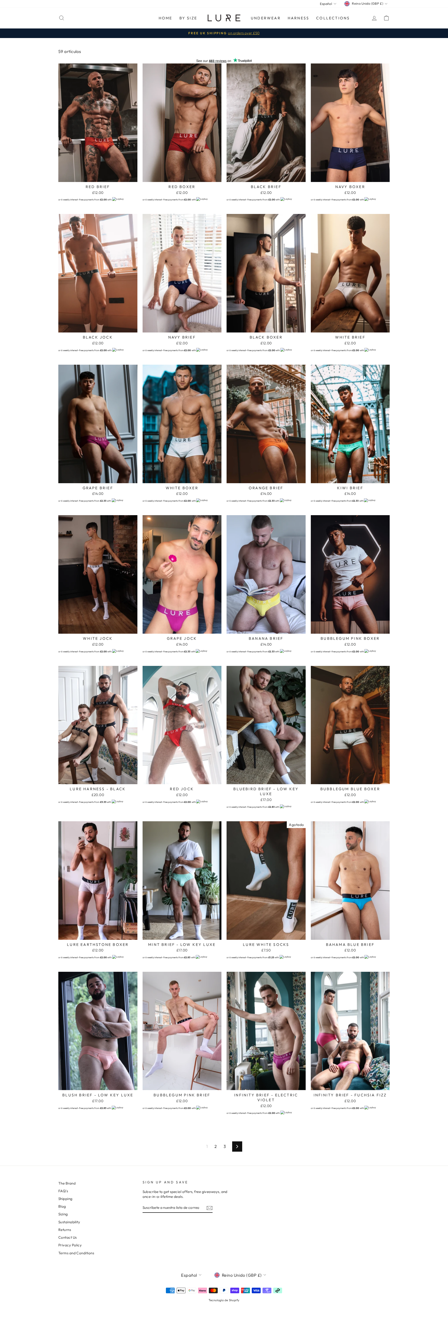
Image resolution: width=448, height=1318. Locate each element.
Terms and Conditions (76, 1253)
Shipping (65, 1198)
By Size (188, 18)
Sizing (63, 1214)
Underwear (266, 18)
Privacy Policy (70, 1245)
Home (165, 18)
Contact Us (67, 1237)
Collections (333, 18)
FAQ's (63, 1191)
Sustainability (69, 1222)
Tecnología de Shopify (224, 1300)
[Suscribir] (209, 1208)
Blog (62, 1206)
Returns (64, 1229)
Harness (298, 18)
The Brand (67, 1183)
